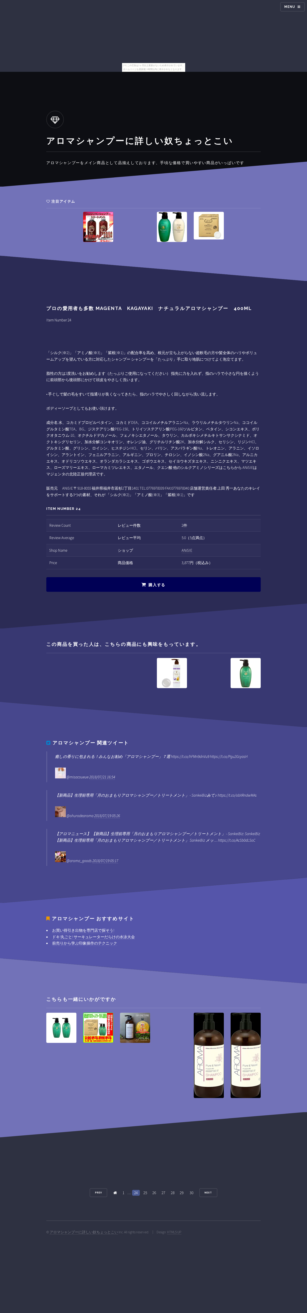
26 (154, 1192)
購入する (157, 585)
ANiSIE (187, 550)
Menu (289, 7)
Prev (98, 1192)
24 (136, 1192)
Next (208, 1192)
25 (145, 1192)
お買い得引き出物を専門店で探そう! (83, 930)
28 (172, 1192)
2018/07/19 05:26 (107, 815)
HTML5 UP (174, 1232)
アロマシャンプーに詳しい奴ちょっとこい (84, 1232)
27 (163, 1192)
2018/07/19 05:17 (105, 860)
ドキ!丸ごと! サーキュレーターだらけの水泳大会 (93, 936)
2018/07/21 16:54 (102, 777)
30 (191, 1192)
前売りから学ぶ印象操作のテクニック (84, 943)
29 (181, 1192)
